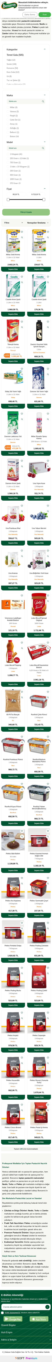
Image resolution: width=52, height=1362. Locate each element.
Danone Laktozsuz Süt (12, 436)
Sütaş (13, 397)
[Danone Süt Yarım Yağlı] (39, 377)
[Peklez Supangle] (39, 1021)
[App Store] (39, 1319)
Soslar (11, 64)
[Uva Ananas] (13, 559)
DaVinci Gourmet (39, 352)
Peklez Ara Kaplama (13, 901)
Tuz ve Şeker (13, 80)
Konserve (12, 68)
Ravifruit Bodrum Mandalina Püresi (39, 761)
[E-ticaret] (26, 1359)
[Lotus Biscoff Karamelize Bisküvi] (39, 651)
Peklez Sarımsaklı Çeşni (39, 901)
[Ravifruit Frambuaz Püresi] (13, 745)
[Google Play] (13, 1319)
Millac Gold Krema (13, 255)
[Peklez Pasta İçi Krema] (39, 1113)
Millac (13, 260)
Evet (45, 14)
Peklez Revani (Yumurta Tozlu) (39, 1081)
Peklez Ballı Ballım (13, 854)
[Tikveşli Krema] (13, 330)
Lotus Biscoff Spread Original (39, 619)
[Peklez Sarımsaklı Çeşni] (39, 887)
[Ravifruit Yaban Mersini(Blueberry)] (39, 793)
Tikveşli (13, 350)
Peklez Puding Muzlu (13, 991)
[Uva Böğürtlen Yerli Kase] (39, 559)
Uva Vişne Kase (39, 483)
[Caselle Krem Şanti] (13, 285)
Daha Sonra (30, 14)
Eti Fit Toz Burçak (13, 715)
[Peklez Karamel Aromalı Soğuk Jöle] (39, 840)
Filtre (6, 223)
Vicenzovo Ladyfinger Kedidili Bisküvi (13, 619)
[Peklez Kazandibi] (13, 1066)
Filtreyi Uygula (26, 212)
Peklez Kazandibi (13, 1080)
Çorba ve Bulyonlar (16, 84)
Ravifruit (13, 812)
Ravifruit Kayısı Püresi (13, 807)
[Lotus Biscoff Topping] (13, 651)
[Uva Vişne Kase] (39, 469)
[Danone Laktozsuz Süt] (13, 422)
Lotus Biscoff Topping (13, 665)
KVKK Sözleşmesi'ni (12, 1313)
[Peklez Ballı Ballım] (13, 840)
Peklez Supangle (39, 1035)
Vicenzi (13, 626)
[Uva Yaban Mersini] (39, 514)
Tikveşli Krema (13, 344)
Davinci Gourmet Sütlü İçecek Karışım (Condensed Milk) (39, 345)
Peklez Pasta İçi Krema (39, 1127)
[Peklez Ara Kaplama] (13, 887)
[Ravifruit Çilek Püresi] (39, 701)
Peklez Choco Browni (13, 1127)
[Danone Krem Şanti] (13, 469)
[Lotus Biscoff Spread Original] (39, 604)
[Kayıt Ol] (47, 1307)
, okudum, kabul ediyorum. (22, 1313)
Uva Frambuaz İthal (13, 528)
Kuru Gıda (13, 72)
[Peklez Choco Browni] (13, 1113)
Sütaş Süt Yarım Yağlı (13, 392)
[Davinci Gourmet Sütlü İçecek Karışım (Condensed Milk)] (39, 330)
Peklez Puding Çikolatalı (39, 946)
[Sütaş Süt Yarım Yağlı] (13, 377)
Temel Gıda (15, 55)
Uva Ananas (13, 573)
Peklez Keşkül (13, 1035)
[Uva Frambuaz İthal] (13, 514)
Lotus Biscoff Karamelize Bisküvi (39, 666)
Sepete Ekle (13, 269)
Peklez (13, 859)
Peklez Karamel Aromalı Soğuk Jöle (39, 855)
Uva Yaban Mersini (39, 528)
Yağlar (11, 60)
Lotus (39, 626)
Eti (13, 720)
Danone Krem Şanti (13, 483)
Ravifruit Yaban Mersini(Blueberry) (39, 808)
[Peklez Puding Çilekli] (39, 976)
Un (9, 76)
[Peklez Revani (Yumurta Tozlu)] (39, 1066)
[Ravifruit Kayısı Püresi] (13, 793)
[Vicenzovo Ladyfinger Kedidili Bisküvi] (13, 604)
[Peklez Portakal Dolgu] (13, 932)
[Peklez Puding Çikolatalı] (39, 932)
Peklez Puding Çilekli (39, 991)
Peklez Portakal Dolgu (13, 946)
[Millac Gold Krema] (13, 241)
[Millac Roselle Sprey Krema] (39, 422)
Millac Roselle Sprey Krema (39, 437)
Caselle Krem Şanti (13, 299)
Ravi (38, 720)
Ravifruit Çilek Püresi (39, 715)
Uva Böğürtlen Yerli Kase (39, 573)
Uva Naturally (39, 489)
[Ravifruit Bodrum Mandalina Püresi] (39, 745)
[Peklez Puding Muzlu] (13, 976)
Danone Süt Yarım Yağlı (39, 392)
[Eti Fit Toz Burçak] (13, 701)
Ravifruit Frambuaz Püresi (13, 759)
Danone (39, 397)
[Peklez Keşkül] (13, 1021)
